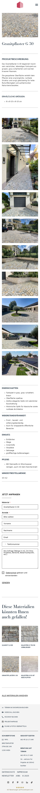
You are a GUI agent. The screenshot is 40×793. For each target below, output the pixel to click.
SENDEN (6, 583)
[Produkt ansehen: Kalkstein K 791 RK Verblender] (29, 634)
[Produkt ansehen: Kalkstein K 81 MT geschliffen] (29, 664)
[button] (20, 130)
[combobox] (4, 544)
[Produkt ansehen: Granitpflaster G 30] (10, 664)
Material (5, 502)
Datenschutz (11, 573)
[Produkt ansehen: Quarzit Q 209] (10, 634)
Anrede (5, 513)
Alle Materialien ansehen (15, 696)
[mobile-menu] (34, 5)
